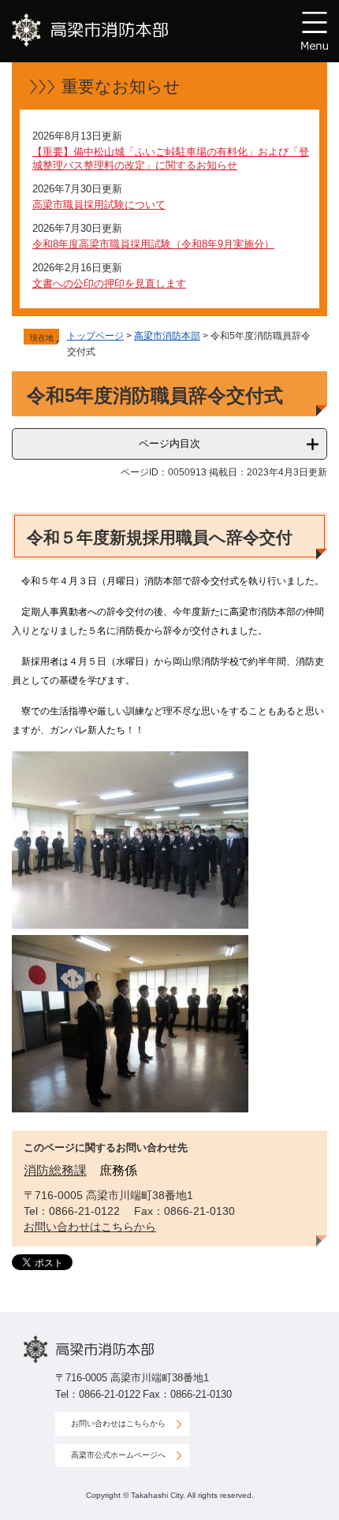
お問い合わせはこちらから (90, 1226)
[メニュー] (314, 31)
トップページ (95, 335)
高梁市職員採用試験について (99, 204)
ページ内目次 (169, 443)
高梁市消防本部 (167, 335)
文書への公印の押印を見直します (109, 283)
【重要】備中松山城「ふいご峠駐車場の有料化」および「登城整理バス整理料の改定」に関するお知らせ (170, 158)
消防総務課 (55, 1170)
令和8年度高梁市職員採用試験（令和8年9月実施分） (153, 244)
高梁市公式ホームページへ (118, 1455)
